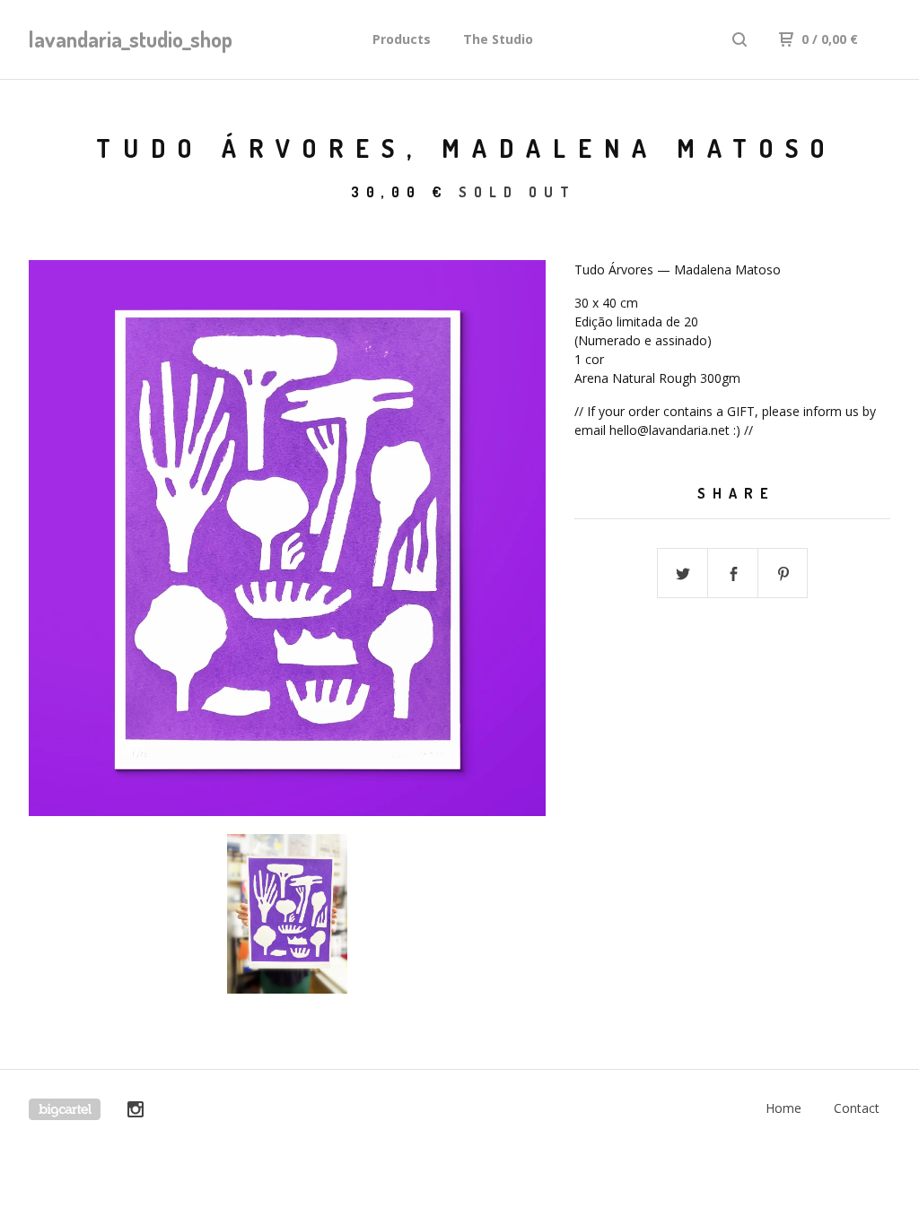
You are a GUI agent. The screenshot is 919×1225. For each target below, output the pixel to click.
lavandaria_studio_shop (122, 39)
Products (401, 39)
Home (783, 1107)
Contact (857, 1107)
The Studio (498, 39)
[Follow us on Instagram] (135, 1111)
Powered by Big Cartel (65, 1109)
